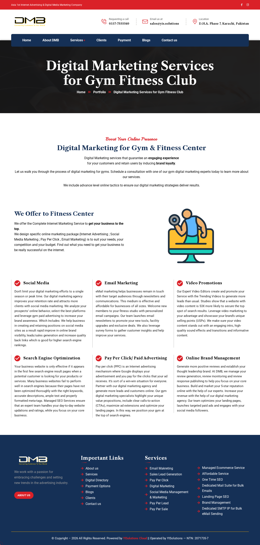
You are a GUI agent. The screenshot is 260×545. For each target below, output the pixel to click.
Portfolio (99, 92)
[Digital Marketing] (41, 21)
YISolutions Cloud (135, 538)
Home (81, 92)
